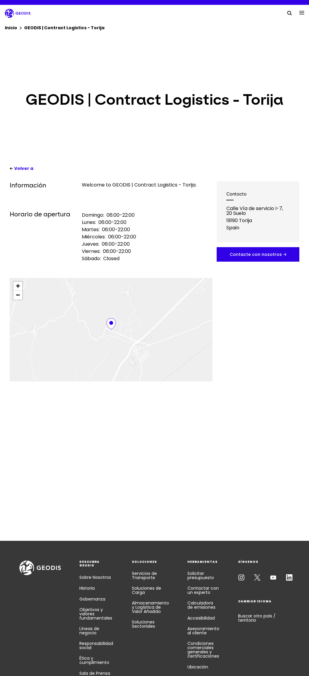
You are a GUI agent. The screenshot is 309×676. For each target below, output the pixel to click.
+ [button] (18, 286)
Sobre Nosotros (95, 577)
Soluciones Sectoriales (143, 624)
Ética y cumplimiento (94, 660)
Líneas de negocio (89, 631)
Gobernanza (92, 599)
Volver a (23, 168)
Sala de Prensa (94, 673)
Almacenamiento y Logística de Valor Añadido (150, 607)
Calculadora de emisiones (201, 605)
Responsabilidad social (96, 645)
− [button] (18, 295)
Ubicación (197, 667)
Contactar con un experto (203, 590)
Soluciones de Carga (146, 590)
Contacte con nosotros (256, 254)
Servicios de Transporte (144, 575)
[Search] (289, 12)
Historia (87, 588)
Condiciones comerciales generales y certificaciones (203, 649)
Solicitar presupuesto (200, 575)
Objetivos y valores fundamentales (95, 613)
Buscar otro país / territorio (257, 618)
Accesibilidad (201, 618)
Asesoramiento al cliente (203, 631)
